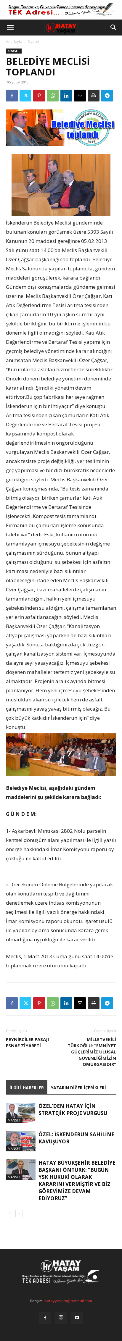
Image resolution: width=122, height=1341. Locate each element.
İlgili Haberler (26, 1087)
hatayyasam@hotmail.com (68, 1300)
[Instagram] (61, 1318)
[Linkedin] (66, 95)
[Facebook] (12, 95)
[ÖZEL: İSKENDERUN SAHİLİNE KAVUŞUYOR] (21, 1141)
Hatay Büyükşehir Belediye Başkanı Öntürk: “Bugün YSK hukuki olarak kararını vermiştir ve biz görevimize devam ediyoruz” (76, 1180)
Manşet (14, 1120)
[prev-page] (9, 1213)
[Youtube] (77, 1318)
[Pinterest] (39, 95)
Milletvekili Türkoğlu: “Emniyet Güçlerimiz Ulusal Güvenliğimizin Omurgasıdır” (92, 1051)
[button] (10, 27)
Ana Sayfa (14, 41)
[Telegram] (107, 95)
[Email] (80, 95)
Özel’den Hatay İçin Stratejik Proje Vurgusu (72, 1109)
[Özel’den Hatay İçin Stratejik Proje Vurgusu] (21, 1113)
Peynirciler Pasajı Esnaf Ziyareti (27, 1042)
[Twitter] (25, 95)
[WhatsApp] (53, 95)
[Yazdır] (93, 95)
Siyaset (33, 41)
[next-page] (19, 1213)
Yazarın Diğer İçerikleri (78, 1087)
